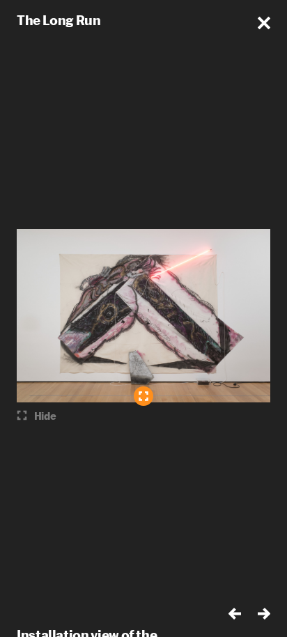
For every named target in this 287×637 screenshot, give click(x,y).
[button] (264, 23)
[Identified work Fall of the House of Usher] (143, 396)
